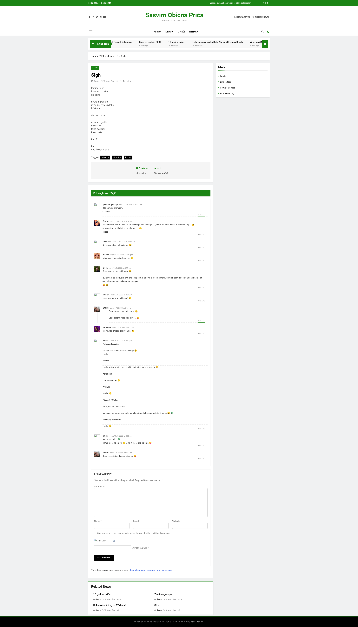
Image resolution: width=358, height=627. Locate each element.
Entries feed (225, 82)
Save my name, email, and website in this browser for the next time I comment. (134, 533)
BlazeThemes (196, 621)
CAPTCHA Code (139, 548)
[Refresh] (114, 540)
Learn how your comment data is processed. (152, 570)
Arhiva (157, 32)
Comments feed (227, 88)
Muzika (105, 157)
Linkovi (169, 32)
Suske (96, 81)
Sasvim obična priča (174, 15)
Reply (202, 214)
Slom (157, 605)
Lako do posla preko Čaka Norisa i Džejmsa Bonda (202, 42)
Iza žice (95, 68)
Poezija (117, 157)
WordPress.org (227, 93)
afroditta (107, 327)
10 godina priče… (161, 42)
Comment (99, 486)
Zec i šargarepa (163, 594)
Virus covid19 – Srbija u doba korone (252, 42)
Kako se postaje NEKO (135, 42)
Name (98, 521)
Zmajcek (107, 242)
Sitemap (193, 32)
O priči (181, 32)
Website (176, 521)
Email (136, 521)
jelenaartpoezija (110, 204)
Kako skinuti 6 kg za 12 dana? (109, 605)
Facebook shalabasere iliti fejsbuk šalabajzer (230, 3)
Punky (106, 295)
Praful (128, 157)
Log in (223, 76)
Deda (105, 268)
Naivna (106, 255)
